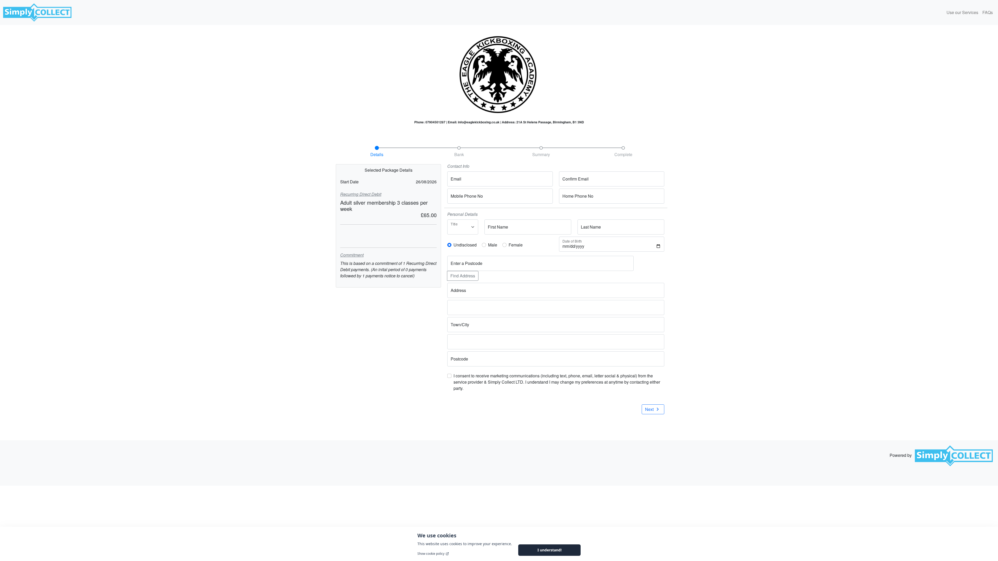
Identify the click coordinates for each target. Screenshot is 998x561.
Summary (541, 154)
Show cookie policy (430, 554)
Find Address (462, 276)
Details (376, 154)
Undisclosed (465, 245)
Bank (459, 154)
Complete (623, 154)
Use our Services (962, 12)
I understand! (549, 549)
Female (516, 245)
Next (653, 409)
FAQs (987, 12)
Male (492, 245)
